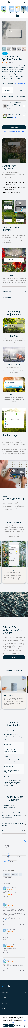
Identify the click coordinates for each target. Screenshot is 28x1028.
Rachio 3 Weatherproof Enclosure (15, 103)
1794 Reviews (11, 62)
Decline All (11, 1025)
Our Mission (14, 657)
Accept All (5, 1025)
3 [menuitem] (15, 975)
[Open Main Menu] (25, 3)
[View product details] (5, 106)
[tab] (5, 862)
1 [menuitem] (12, 975)
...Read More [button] (7, 919)
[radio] (12, 854)
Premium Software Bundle (13, 114)
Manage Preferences (20, 1025)
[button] (20, 874)
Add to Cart (14, 127)
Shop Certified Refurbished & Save (14, 131)
